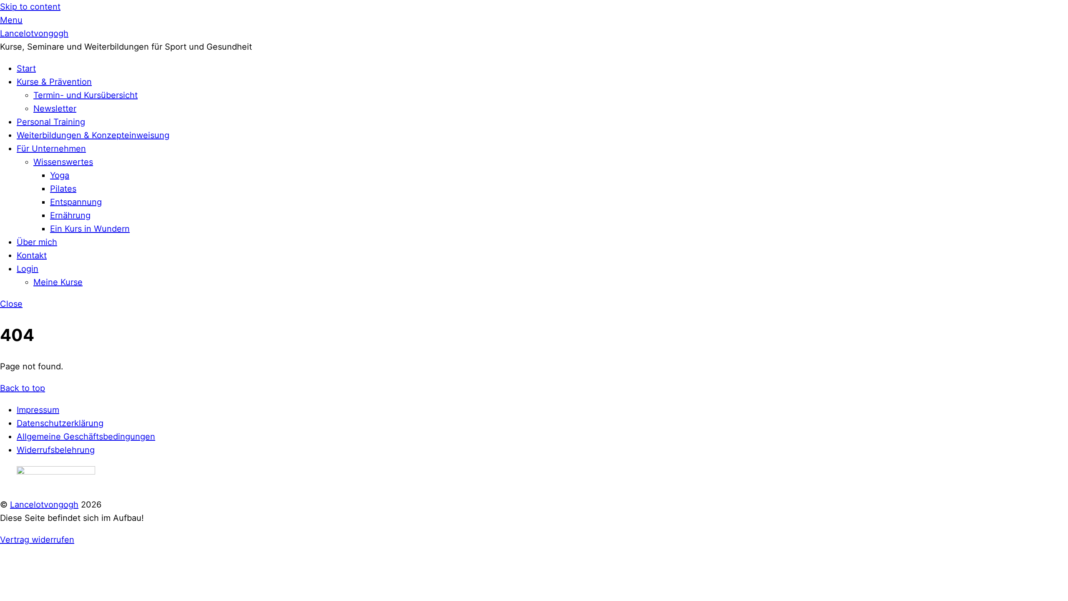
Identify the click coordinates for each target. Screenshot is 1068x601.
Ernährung (70, 215)
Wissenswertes (63, 162)
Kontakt (32, 255)
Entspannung (76, 202)
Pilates (63, 189)
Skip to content (30, 7)
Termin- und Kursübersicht (85, 95)
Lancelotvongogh (44, 505)
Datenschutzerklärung (60, 423)
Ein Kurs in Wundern (90, 229)
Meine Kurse (58, 282)
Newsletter (54, 109)
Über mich (37, 242)
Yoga (59, 175)
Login (27, 269)
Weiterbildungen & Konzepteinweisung (93, 135)
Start (26, 68)
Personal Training (51, 122)
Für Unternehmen (51, 149)
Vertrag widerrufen (37, 540)
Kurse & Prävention (54, 82)
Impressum (38, 410)
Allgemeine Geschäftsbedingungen (86, 437)
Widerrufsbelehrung (56, 450)
